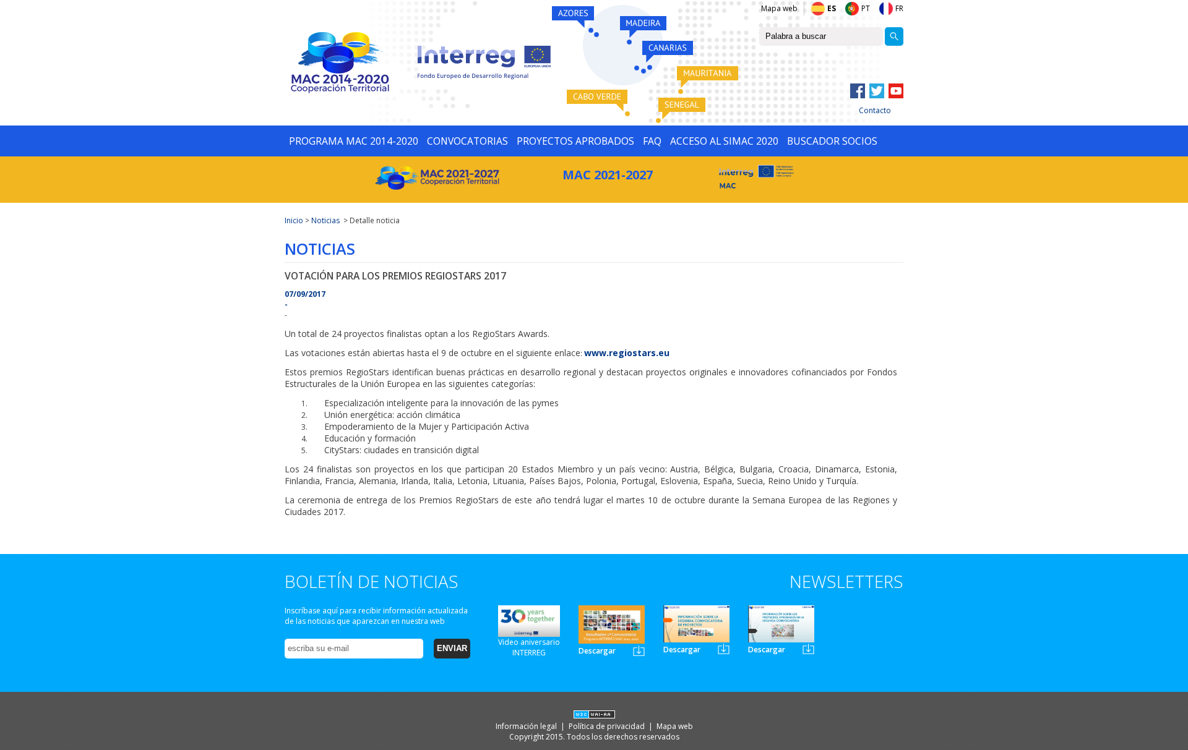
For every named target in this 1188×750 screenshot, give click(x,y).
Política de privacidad (608, 726)
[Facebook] (857, 90)
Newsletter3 (808, 649)
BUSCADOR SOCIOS (832, 141)
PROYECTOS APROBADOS (575, 141)
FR (899, 8)
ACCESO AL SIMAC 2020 (724, 141)
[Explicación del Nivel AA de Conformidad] (594, 715)
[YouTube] (896, 90)
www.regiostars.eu (626, 353)
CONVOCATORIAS (467, 141)
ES (831, 8)
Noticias (325, 220)
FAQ (652, 141)
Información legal (527, 726)
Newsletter (639, 651)
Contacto (875, 110)
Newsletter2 (724, 649)
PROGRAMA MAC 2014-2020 (353, 141)
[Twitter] (876, 90)
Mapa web (779, 8)
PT (865, 8)
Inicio (294, 220)
